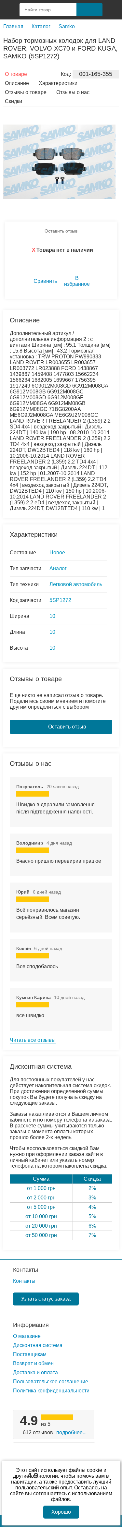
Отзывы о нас (72, 92)
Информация (31, 1325)
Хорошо (61, 1512)
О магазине (27, 1336)
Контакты (25, 1270)
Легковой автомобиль (75, 584)
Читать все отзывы (33, 1040)
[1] (112, 9)
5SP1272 (60, 600)
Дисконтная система (37, 1345)
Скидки (13, 101)
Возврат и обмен (33, 1363)
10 (52, 616)
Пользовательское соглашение (50, 1381)
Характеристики (58, 83)
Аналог (58, 568)
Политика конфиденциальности (51, 1390)
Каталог (41, 26)
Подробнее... (71, 1432)
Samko (67, 26)
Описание (17, 83)
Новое (57, 552)
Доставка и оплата (35, 1372)
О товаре (16, 74)
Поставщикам (30, 1354)
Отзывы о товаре (26, 92)
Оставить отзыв (61, 231)
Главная (13, 26)
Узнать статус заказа (46, 1299)
